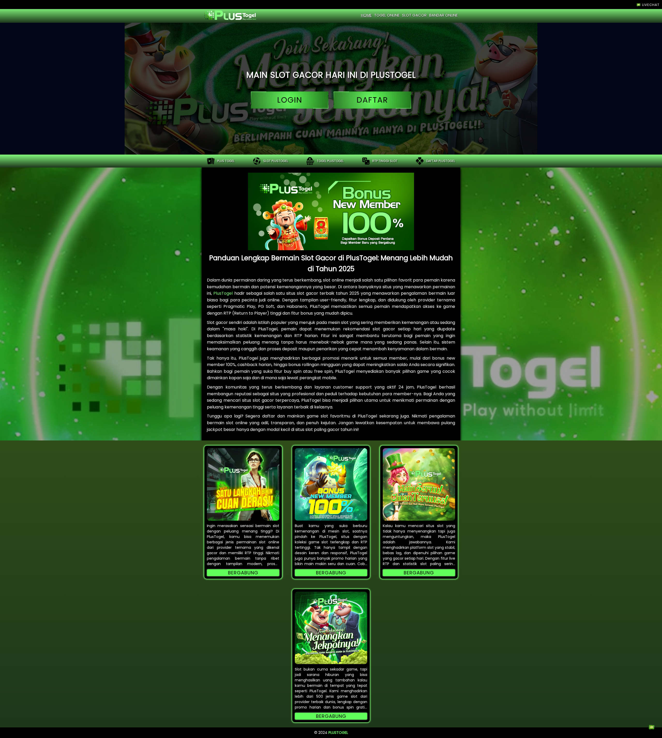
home (366, 15)
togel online (387, 15)
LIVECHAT (650, 4)
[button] (243, 484)
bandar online (443, 15)
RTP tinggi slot (384, 161)
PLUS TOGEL (226, 161)
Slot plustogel (275, 161)
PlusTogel (223, 293)
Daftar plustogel (440, 161)
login (289, 99)
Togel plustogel (330, 161)
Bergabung (243, 572)
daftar (372, 99)
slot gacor (414, 15)
